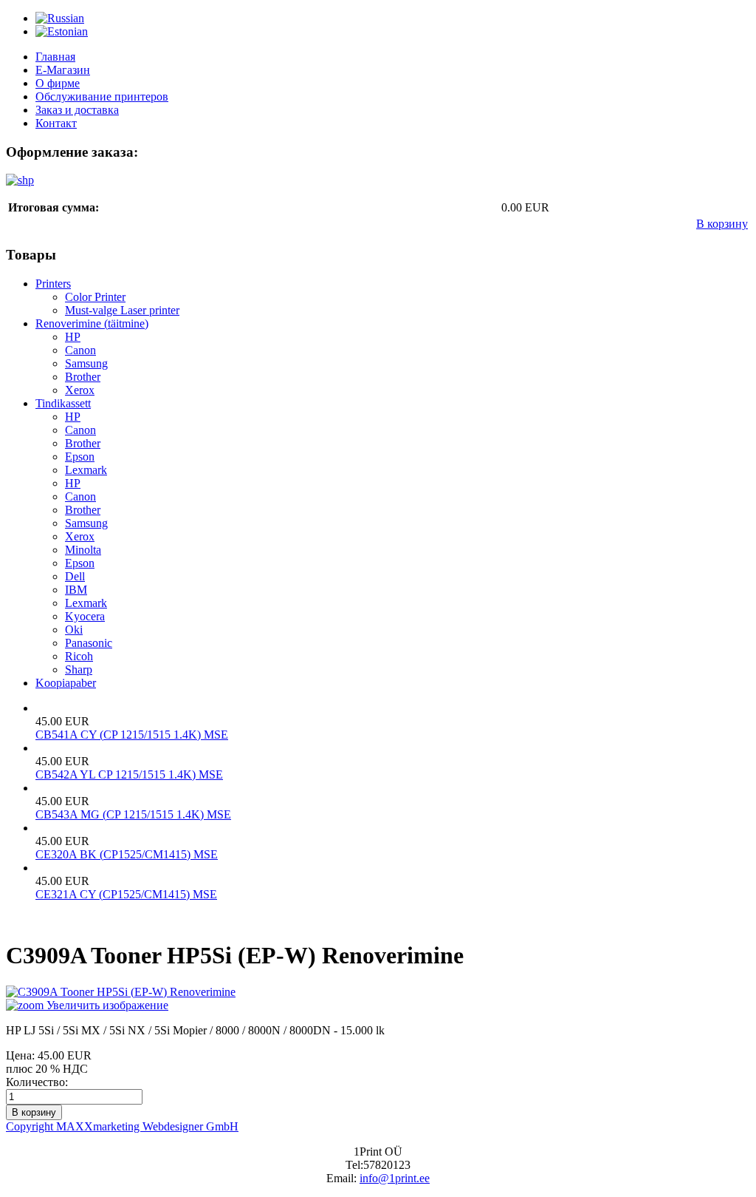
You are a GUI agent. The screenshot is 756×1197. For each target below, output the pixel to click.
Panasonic (88, 643)
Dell (75, 576)
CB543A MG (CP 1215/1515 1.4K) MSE (133, 814)
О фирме (57, 83)
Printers (53, 283)
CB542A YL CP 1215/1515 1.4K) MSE (129, 774)
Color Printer (95, 297)
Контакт (56, 123)
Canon (80, 350)
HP (72, 336)
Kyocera (85, 616)
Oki (74, 629)
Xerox (79, 390)
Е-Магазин (62, 70)
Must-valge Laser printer (122, 310)
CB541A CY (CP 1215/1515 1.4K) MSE (131, 734)
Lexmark (86, 470)
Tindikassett (63, 403)
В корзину (722, 223)
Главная (55, 56)
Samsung (86, 363)
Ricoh (79, 656)
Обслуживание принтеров (101, 96)
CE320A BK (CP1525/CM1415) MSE (126, 854)
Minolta (83, 549)
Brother (82, 376)
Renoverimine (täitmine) (91, 323)
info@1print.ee (395, 1178)
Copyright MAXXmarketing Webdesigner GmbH (122, 1126)
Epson (79, 456)
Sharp (78, 669)
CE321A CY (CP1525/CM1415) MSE (126, 894)
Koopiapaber (65, 683)
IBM (76, 589)
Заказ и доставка (77, 110)
